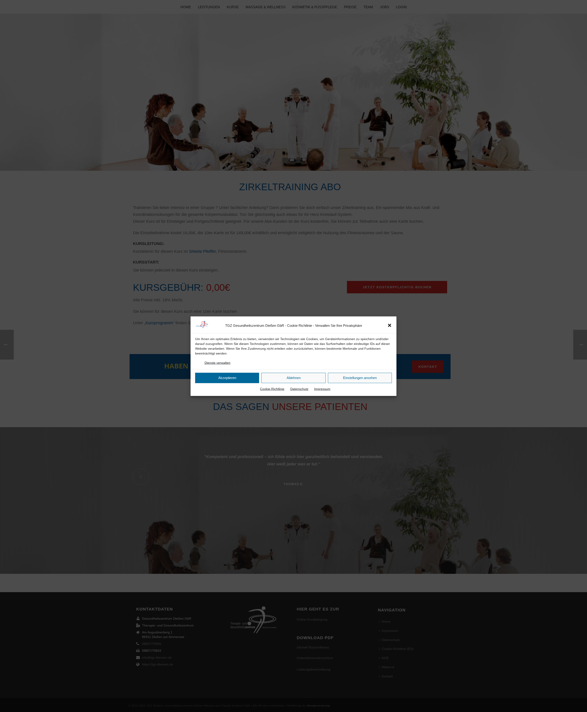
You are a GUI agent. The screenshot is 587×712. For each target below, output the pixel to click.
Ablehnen (294, 377)
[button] (389, 325)
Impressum (322, 388)
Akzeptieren (227, 377)
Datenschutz (299, 388)
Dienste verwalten (217, 362)
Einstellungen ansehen (360, 377)
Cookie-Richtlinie (272, 388)
